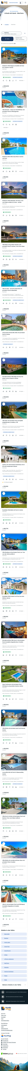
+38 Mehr (21, 80)
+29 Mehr (21, 567)
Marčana (6, 963)
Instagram (5, 1046)
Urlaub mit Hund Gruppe (9, 1042)
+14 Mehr (21, 919)
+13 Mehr (21, 215)
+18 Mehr (21, 699)
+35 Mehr (21, 479)
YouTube (5, 1044)
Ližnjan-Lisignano (9, 959)
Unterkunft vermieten (13, 2)
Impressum (4, 1025)
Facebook (5, 1040)
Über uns (3, 1015)
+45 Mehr (21, 259)
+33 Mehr (21, 787)
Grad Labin (7, 942)
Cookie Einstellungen (6, 1030)
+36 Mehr (21, 347)
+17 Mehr (21, 743)
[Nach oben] (24, 1067)
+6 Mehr (21, 171)
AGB (2, 1027)
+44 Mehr (21, 435)
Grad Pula (6, 946)
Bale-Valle (6, 934)
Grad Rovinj (7, 950)
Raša (5, 980)
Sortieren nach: (19, 37)
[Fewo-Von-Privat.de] (14, 1036)
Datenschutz (4, 1028)
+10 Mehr (21, 391)
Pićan (5, 975)
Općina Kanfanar (8, 971)
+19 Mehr (21, 875)
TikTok (4, 1049)
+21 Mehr (21, 655)
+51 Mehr (21, 303)
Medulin (6, 967)
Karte (8, 39)
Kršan (5, 955)
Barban (6, 938)
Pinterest (5, 1047)
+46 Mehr (5, 127)
